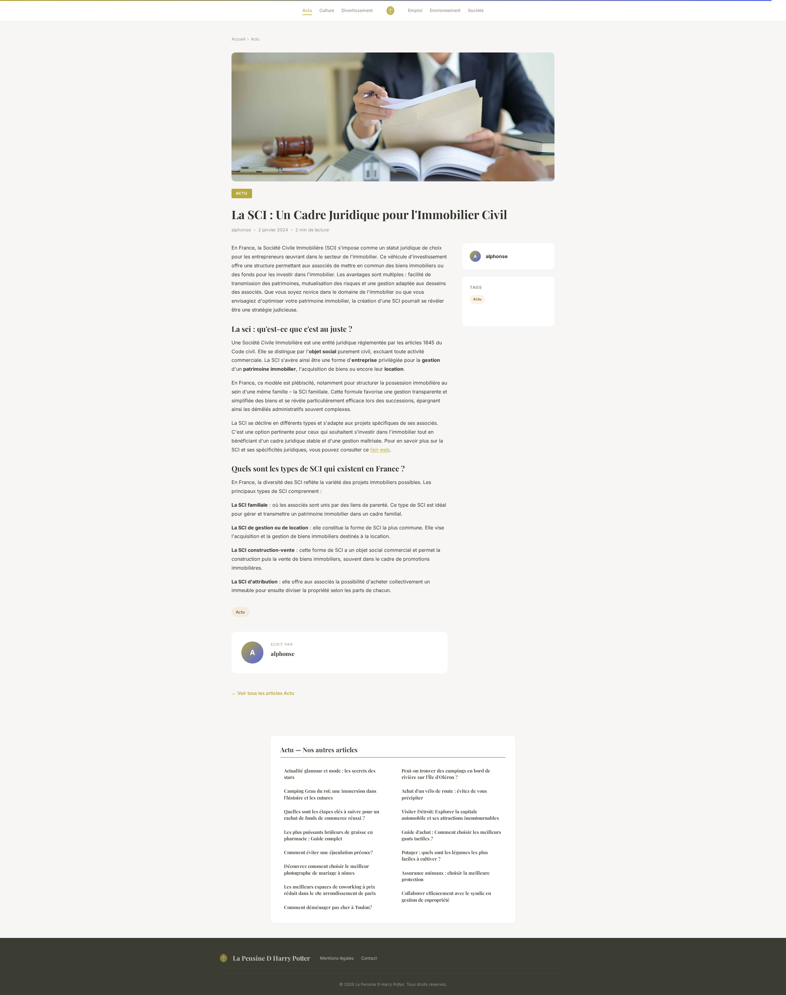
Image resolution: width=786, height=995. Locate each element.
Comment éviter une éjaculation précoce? (328, 852)
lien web (380, 450)
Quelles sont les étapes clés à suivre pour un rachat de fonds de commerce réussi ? (331, 814)
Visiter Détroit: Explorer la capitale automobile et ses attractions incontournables (450, 814)
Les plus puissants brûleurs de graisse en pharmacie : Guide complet (328, 835)
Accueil (238, 39)
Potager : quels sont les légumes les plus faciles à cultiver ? (445, 855)
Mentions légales (337, 958)
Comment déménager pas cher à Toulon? (328, 907)
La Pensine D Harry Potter (271, 958)
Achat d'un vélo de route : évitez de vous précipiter (444, 794)
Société (476, 10)
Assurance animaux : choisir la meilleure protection (446, 876)
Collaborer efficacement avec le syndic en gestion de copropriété (446, 896)
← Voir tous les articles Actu (263, 693)
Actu (307, 10)
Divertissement (357, 10)
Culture (326, 10)
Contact (369, 958)
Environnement (445, 10)
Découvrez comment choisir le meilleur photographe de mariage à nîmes (326, 869)
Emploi (415, 10)
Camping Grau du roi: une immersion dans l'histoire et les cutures (330, 794)
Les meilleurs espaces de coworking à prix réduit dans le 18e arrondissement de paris (330, 890)
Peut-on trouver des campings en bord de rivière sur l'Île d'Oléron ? (446, 774)
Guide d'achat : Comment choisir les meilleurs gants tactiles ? (451, 835)
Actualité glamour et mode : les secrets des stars (329, 774)
